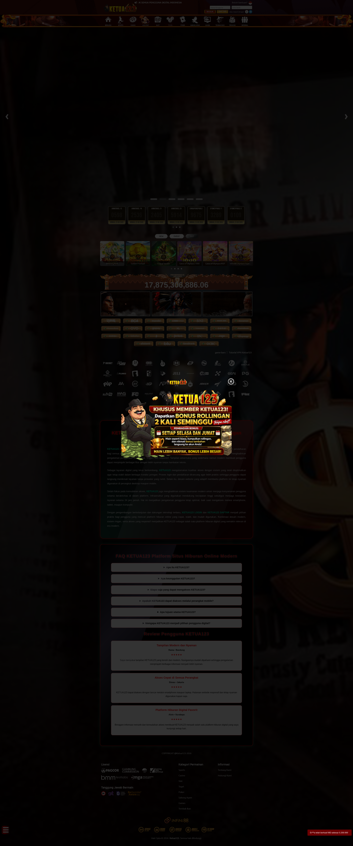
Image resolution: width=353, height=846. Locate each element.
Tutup (231, 381)
